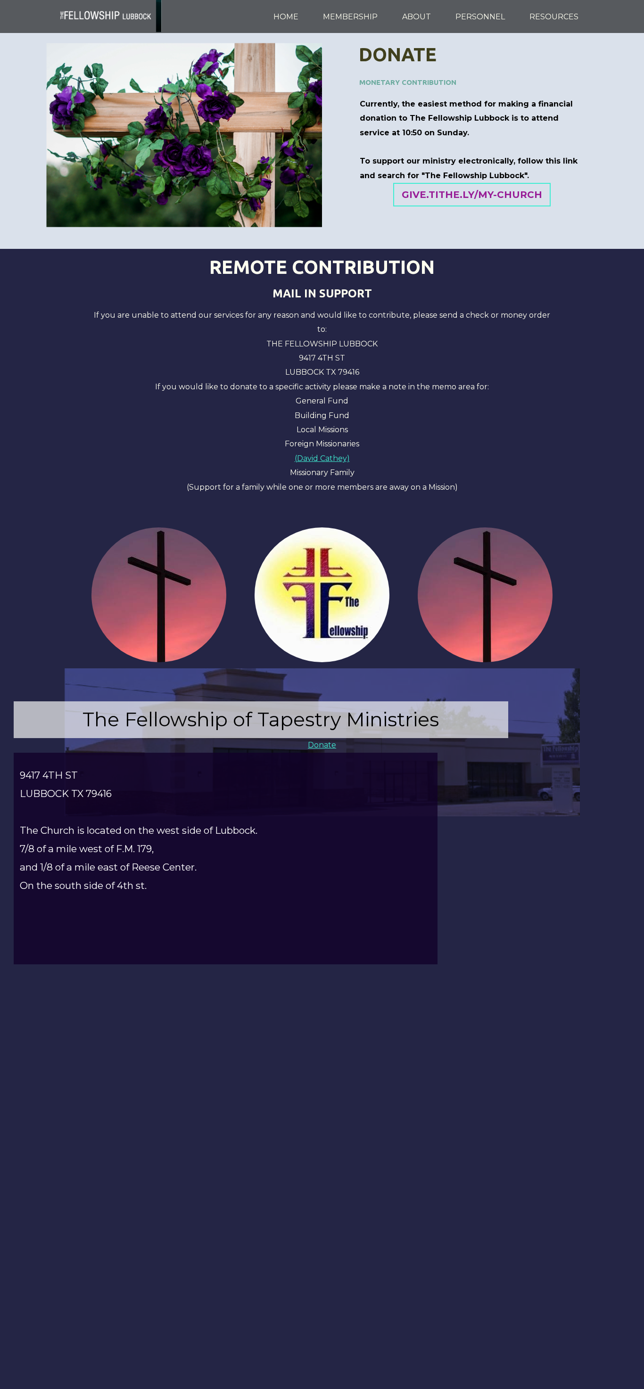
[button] (472, 194)
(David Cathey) (322, 458)
